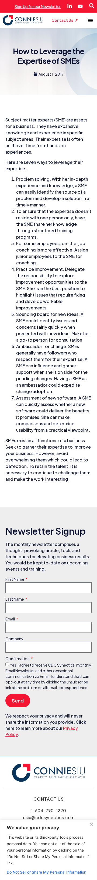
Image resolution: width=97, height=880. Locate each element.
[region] (48, 850)
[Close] (91, 824)
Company (14, 639)
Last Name (15, 599)
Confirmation (17, 659)
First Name (15, 579)
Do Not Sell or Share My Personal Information (46, 872)
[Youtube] (80, 6)
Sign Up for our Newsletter (38, 6)
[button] (90, 20)
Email (10, 619)
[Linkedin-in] (69, 6)
